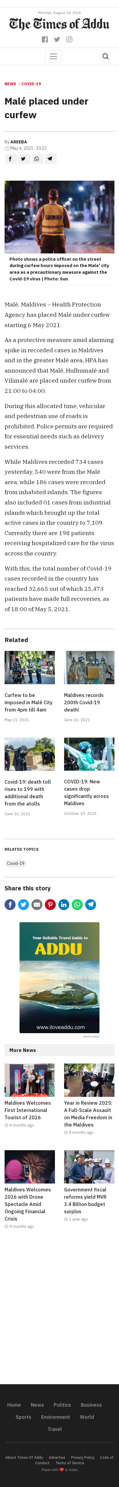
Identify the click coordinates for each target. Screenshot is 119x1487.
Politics (62, 1405)
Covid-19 (31, 83)
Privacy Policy (82, 1457)
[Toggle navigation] (53, 56)
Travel (55, 1429)
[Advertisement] (59, 1310)
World (87, 1417)
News (10, 83)
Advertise (57, 1457)
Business (91, 1405)
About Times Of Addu (24, 1457)
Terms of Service (70, 1463)
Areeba (18, 142)
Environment (55, 1417)
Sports (23, 1417)
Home (14, 1405)
